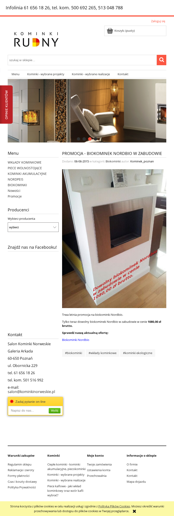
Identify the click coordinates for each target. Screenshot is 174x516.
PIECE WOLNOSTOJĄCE (25, 168)
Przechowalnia (96, 476)
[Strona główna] (36, 38)
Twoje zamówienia (99, 464)
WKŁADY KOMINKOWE (24, 162)
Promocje (15, 196)
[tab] (78, 139)
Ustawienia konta (98, 470)
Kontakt (132, 470)
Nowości (14, 190)
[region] (87, 110)
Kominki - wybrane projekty (66, 475)
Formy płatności (18, 476)
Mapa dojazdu (136, 482)
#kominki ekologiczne (137, 353)
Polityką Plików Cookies (114, 506)
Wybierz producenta (21, 218)
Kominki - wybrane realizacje (66, 480)
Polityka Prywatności (22, 487)
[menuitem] (15, 74)
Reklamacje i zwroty (21, 470)
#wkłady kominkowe (102, 353)
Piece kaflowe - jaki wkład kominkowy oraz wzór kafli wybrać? (65, 490)
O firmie (132, 464)
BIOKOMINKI (17, 185)
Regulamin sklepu (19, 464)
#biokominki (73, 353)
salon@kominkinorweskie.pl (31, 391)
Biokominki (113, 161)
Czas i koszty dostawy (22, 482)
